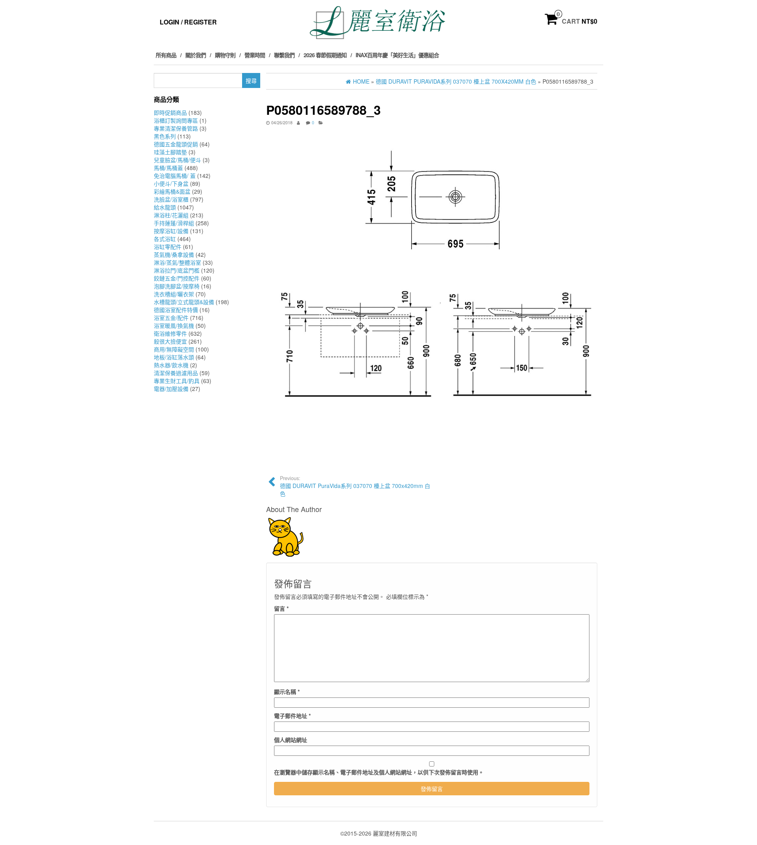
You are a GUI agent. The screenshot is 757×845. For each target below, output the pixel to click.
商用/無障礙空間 (174, 349)
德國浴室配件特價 (176, 310)
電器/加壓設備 (171, 389)
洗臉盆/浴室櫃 (171, 199)
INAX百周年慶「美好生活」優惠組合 (397, 55)
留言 (281, 608)
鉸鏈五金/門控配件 (177, 278)
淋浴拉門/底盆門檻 (177, 270)
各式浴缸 (165, 239)
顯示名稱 (287, 691)
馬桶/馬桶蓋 (168, 168)
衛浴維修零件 (170, 333)
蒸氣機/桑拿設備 (174, 254)
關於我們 (195, 55)
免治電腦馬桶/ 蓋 (175, 175)
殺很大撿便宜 (170, 341)
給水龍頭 (165, 207)
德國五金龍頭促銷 (176, 144)
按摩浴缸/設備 (171, 231)
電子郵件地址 (292, 716)
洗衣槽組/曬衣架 (174, 294)
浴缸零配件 (167, 247)
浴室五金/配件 (171, 318)
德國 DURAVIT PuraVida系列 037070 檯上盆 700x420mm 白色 (355, 486)
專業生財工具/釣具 (177, 381)
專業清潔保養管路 (176, 128)
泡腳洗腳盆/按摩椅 (177, 286)
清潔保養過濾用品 (176, 373)
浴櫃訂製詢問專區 (176, 120)
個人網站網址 (290, 740)
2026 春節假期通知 (325, 55)
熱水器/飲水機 (171, 365)
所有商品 (166, 55)
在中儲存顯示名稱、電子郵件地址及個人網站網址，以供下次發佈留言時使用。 (379, 772)
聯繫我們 (284, 55)
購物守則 (225, 55)
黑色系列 (165, 136)
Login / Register (188, 21)
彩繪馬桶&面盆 (172, 191)
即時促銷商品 (170, 112)
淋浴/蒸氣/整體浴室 (177, 262)
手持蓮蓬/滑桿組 (174, 223)
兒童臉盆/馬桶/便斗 (177, 160)
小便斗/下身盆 (171, 183)
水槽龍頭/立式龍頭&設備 (184, 302)
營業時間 (254, 55)
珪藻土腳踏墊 (170, 152)
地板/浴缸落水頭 (174, 357)
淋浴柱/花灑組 (171, 215)
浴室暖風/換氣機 (174, 325)
